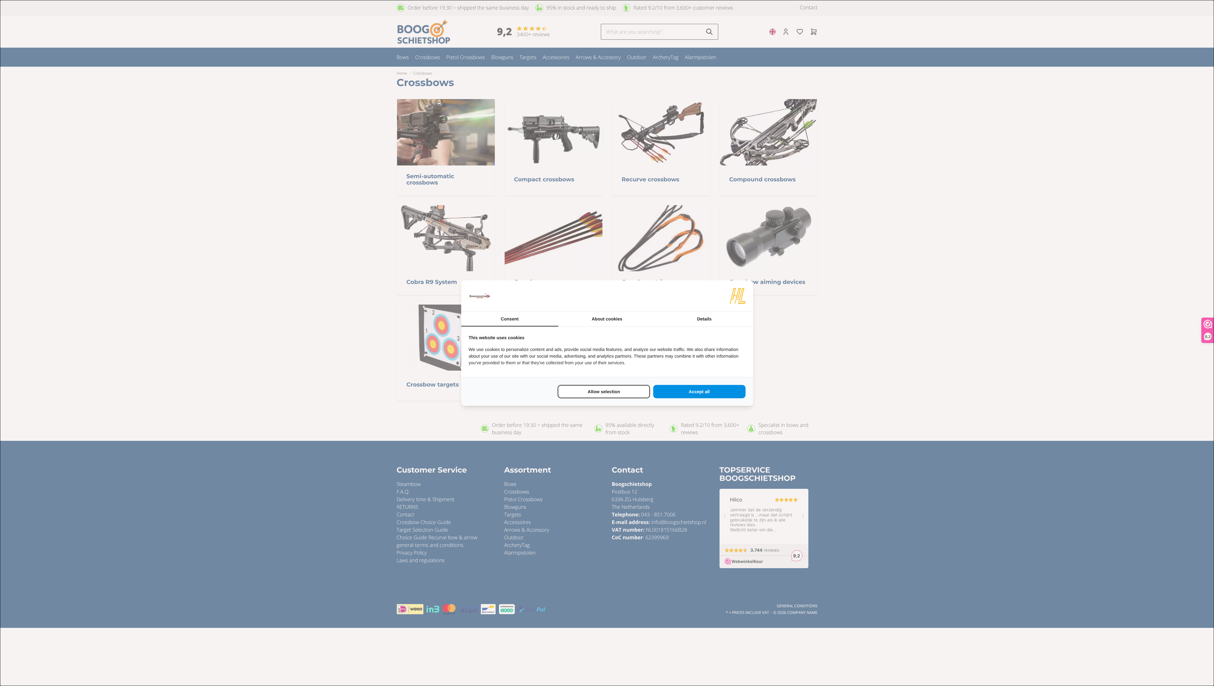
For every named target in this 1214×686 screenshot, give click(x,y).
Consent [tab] (510, 318)
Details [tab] (704, 318)
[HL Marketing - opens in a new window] (738, 296)
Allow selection (604, 391)
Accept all (699, 391)
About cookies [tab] (607, 318)
